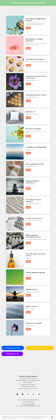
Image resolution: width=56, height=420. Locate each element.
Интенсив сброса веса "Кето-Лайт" (28, 385)
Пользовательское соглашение (28, 375)
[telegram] (39, 391)
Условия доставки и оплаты (28, 381)
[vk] (28, 391)
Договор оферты (28, 379)
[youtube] (22, 391)
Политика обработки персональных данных (28, 377)
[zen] (17, 391)
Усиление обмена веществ (34, 218)
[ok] (33, 391)
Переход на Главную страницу (28, 373)
